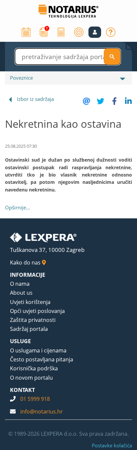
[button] (94, 32)
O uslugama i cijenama (38, 350)
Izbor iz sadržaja (35, 99)
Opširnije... (17, 207)
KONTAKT (22, 390)
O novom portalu (31, 377)
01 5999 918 (35, 399)
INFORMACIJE (27, 274)
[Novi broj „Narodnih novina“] (43, 31)
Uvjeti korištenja (30, 302)
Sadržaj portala (29, 329)
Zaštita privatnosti (33, 320)
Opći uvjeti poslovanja (37, 311)
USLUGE (20, 341)
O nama (20, 283)
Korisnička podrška (34, 368)
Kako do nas (26, 262)
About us (21, 292)
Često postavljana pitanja (41, 359)
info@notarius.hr (41, 411)
